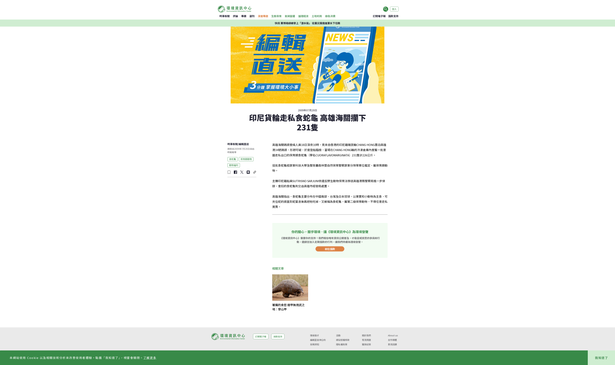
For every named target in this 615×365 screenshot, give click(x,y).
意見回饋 (392, 344)
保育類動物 (246, 159)
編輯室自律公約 (318, 339)
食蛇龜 (232, 159)
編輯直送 (244, 144)
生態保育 (276, 16)
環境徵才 (314, 335)
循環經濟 (303, 16)
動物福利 (233, 165)
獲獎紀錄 (366, 344)
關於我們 (366, 335)
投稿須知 (314, 344)
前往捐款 (330, 249)
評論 (235, 16)
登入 (394, 9)
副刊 (252, 16)
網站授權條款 (342, 339)
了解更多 (149, 358)
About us (393, 335)
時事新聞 (224, 16)
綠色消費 (330, 16)
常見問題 (366, 339)
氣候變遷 (290, 16)
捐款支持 (393, 16)
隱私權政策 (341, 344)
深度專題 (263, 16)
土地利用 (317, 16)
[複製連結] (254, 172)
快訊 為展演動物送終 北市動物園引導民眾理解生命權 (307, 23)
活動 (338, 335)
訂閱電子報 (379, 16)
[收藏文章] (229, 172)
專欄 (243, 16)
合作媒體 (392, 339)
